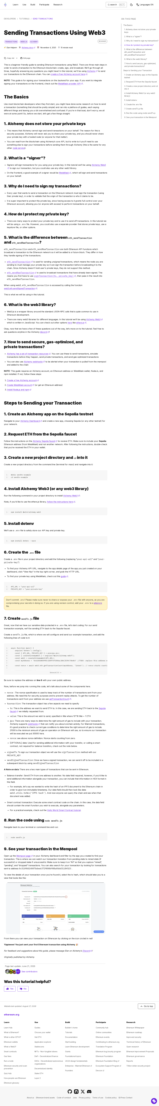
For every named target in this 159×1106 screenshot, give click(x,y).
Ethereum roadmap (134, 1032)
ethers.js (81, 322)
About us (30, 1098)
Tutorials (24, 19)
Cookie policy (111, 1098)
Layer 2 (38, 1078)
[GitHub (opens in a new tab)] (70, 1091)
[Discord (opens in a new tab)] (89, 1091)
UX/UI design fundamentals (76, 1061)
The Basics (127, 25)
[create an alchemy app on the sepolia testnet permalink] (3, 414)
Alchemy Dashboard (31, 421)
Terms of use (97, 1098)
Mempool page (24, 856)
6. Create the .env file (133, 104)
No (25, 988)
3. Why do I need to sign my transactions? (141, 41)
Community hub (102, 1028)
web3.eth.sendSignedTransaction (20, 288)
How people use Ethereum (15, 1078)
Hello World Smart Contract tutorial (64, 810)
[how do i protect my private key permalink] (3, 214)
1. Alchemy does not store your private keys (140, 30)
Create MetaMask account (20, 385)
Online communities (104, 1032)
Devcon (100, 1070)
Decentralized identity (44, 1068)
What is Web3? (10, 1047)
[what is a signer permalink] (3, 158)
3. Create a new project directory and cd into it (141, 87)
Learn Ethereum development (77, 1047)
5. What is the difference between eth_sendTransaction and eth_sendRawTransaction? (138, 52)
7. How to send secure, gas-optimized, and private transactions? (140, 64)
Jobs (75, 1098)
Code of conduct (64, 1098)
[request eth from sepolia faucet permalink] (3, 434)
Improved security (133, 1037)
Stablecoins (39, 1047)
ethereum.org (11, 1014)
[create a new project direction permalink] (3, 457)
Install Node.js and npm (19, 389)
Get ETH (38, 1037)
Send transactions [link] (43, 19)
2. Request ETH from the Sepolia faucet (140, 82)
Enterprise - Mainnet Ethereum (78, 1066)
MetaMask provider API (70, 83)
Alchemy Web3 (94, 319)
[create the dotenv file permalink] (3, 552)
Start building (70, 1042)
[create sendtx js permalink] (3, 618)
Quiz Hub (8, 1073)
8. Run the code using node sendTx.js (139, 113)
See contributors (29, 971)
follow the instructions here (61, 501)
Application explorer (43, 1042)
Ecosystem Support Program (108, 1066)
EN (146, 4)
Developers (10, 19)
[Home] (5, 4)
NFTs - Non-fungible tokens (46, 1051)
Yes (11, 988)
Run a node (8, 1061)
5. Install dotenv (130, 100)
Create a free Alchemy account (23, 380)
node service (19, 148)
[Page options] (16, 58)
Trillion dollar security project (138, 1066)
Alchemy (92, 71)
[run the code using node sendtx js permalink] (3, 820)
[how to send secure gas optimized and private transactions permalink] (3, 344)
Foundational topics (73, 1056)
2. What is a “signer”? (133, 36)
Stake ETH (39, 1073)
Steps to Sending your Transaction (137, 70)
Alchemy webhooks (34, 361)
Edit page (25, 58)
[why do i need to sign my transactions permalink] (3, 186)
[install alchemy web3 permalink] (3, 488)
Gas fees (7, 1056)
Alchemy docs (28, 47)
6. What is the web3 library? (135, 59)
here (70, 322)
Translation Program (104, 1047)
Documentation (71, 1037)
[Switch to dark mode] (131, 4)
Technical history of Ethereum (138, 1042)
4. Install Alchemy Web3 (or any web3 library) (139, 94)
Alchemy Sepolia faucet (45, 441)
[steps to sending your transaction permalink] (3, 403)
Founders (69, 1070)
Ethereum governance (135, 1056)
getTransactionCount (60, 699)
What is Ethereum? (11, 1032)
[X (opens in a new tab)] (82, 1091)
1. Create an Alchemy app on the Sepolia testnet (141, 76)
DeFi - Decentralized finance (46, 1056)
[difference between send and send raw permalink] (3, 240)
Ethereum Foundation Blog (107, 1061)
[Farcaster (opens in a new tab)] (76, 1091)
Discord (87, 951)
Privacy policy (84, 1098)
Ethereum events (103, 1037)
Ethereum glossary (11, 1083)
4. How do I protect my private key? (139, 45)
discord (44, 332)
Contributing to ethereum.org (107, 1042)
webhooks (34, 724)
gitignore (98, 603)
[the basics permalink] (3, 97)
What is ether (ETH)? (12, 1037)
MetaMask (65, 173)
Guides (37, 1028)
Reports (129, 1061)
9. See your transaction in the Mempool (140, 117)
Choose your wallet (42, 1032)
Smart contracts (10, 1051)
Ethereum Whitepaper (135, 1028)
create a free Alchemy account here (69, 74)
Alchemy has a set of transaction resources (29, 353)
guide (64, 576)
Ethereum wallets (11, 1042)
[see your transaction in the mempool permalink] (3, 848)
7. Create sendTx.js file (133, 109)
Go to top (148, 1006)
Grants (67, 1051)
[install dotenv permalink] (3, 523)
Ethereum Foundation (104, 1056)
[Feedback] (154, 1101)
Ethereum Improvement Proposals (140, 1051)
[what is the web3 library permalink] (3, 304)
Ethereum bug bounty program (108, 1051)
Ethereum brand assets (45, 1098)
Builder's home (71, 1028)
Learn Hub (8, 1028)
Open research (132, 1047)
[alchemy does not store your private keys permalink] (3, 123)
